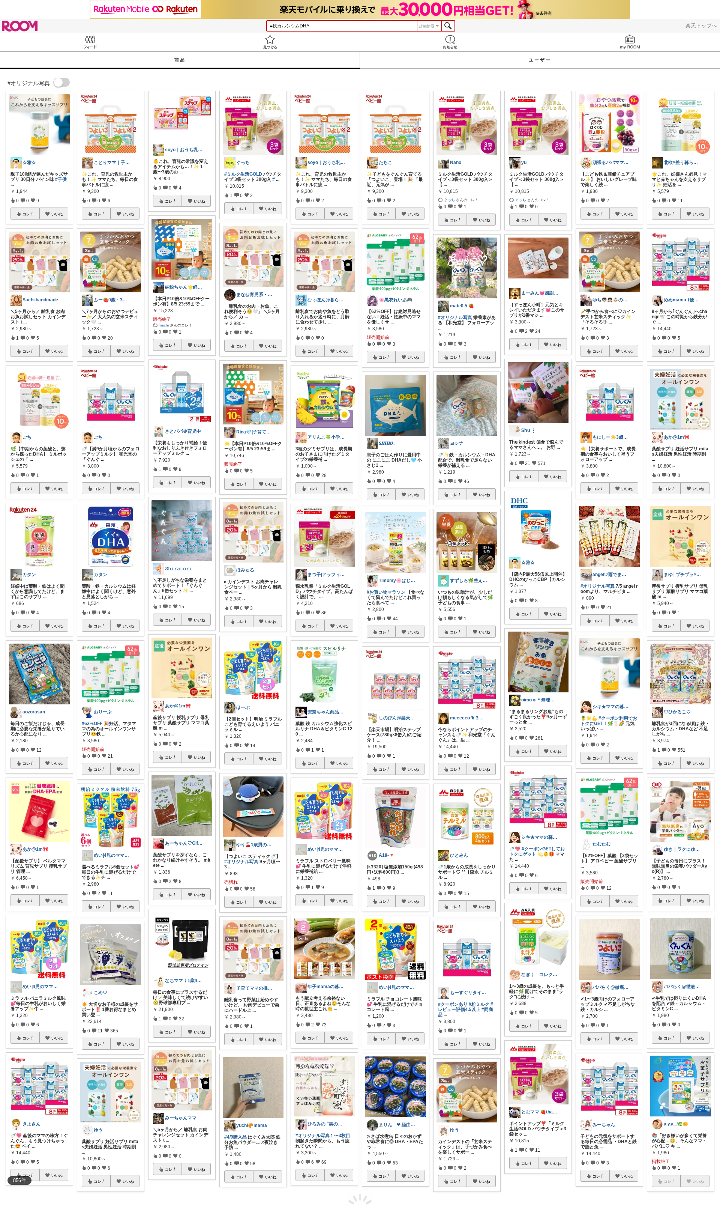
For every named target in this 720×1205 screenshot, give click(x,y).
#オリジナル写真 (241, 861)
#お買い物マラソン (386, 592)
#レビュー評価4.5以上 (465, 1007)
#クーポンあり (453, 1004)
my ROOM (630, 42)
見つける (270, 42)
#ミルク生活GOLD (243, 174)
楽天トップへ (701, 26)
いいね (57, 214)
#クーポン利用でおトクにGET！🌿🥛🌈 (608, 721)
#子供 (61, 179)
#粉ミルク (479, 1004)
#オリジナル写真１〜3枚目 (323, 1135)
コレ (26, 214)
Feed (90, 42)
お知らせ (450, 42)
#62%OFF (92, 723)
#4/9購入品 (235, 1137)
